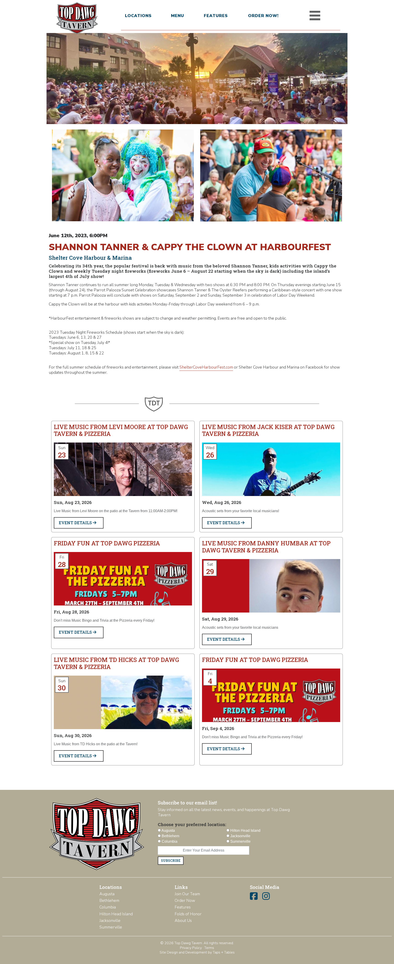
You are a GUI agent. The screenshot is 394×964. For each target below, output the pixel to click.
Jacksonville (109, 920)
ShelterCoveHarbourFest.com (206, 367)
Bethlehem (109, 900)
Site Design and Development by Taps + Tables (197, 952)
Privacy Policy (191, 947)
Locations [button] (138, 15)
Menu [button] (177, 15)
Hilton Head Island (116, 914)
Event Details (76, 522)
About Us (183, 920)
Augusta (106, 894)
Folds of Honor (188, 914)
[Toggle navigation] (315, 15)
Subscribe (170, 860)
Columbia (107, 907)
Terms (209, 947)
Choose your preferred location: (192, 824)
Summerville (110, 927)
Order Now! (263, 15)
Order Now (185, 900)
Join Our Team (187, 894)
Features (216, 15)
